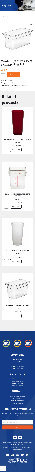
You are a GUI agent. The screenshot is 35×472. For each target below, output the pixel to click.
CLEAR (26, 85)
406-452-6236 (19, 386)
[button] (31, 24)
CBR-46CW (17, 309)
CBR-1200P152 (17, 254)
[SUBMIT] (17, 427)
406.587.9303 (6, 442)
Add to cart (13, 75)
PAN (30, 85)
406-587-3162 (19, 368)
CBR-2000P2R (17, 142)
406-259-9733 (19, 403)
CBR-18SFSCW (17, 198)
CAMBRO (20, 85)
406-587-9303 (20, 366)
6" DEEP (13, 85)
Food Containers (13, 83)
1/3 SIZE (7, 85)
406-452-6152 (20, 383)
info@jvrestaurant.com (19, 442)
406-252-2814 (20, 400)
